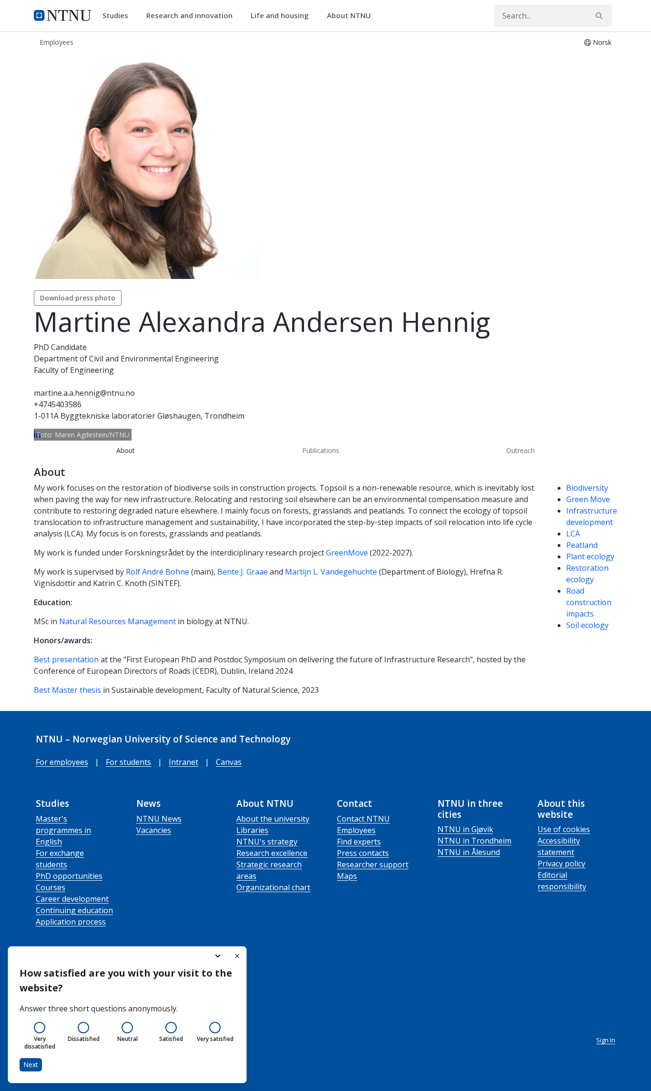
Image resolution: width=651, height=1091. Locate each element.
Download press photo (77, 297)
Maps (347, 876)
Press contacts (363, 853)
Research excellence (271, 853)
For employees (62, 762)
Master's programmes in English (63, 830)
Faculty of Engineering (74, 370)
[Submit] (600, 15)
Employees (356, 830)
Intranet (183, 762)
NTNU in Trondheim (474, 840)
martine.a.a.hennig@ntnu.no (84, 393)
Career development (72, 899)
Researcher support (372, 864)
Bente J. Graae (242, 571)
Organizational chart (273, 887)
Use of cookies (564, 829)
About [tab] (125, 450)
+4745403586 (57, 404)
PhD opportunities (69, 876)
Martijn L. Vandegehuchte (331, 571)
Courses (50, 887)
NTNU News (159, 818)
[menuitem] (119, 15)
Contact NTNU (363, 818)
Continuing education (74, 910)
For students (128, 762)
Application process (71, 921)
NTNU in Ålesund (468, 852)
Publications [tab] (320, 450)
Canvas (229, 762)
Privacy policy (561, 863)
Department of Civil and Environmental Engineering (126, 358)
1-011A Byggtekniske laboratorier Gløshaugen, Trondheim (139, 416)
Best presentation (66, 659)
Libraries (252, 830)
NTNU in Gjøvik (465, 829)
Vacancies (153, 830)
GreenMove (347, 552)
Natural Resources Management (117, 621)
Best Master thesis (67, 690)
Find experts (359, 841)
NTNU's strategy (266, 841)
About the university (272, 818)
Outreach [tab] (520, 450)
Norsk (602, 42)
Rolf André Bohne (157, 571)
